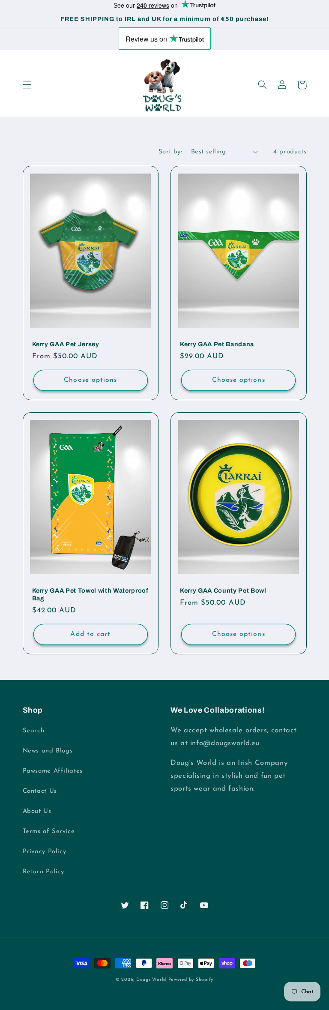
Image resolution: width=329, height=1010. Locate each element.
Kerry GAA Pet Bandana (217, 344)
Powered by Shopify (190, 979)
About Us (37, 811)
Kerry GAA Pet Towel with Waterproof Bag (90, 594)
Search (34, 731)
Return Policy (43, 872)
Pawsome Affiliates (53, 771)
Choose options (90, 380)
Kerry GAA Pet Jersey (65, 344)
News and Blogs (48, 751)
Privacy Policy (44, 851)
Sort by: (170, 152)
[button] (27, 85)
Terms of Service (49, 831)
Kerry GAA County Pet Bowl (223, 590)
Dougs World (151, 979)
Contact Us (40, 791)
